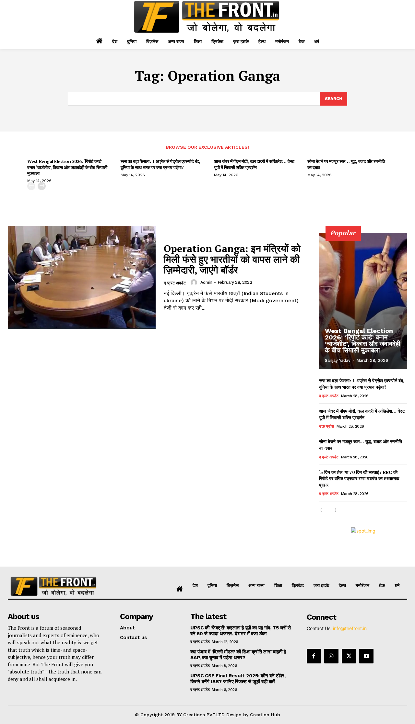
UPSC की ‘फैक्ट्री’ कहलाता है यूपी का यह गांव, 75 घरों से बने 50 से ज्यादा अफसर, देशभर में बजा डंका (240, 631)
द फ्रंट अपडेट (175, 283)
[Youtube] (366, 656)
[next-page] (42, 186)
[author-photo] (195, 282)
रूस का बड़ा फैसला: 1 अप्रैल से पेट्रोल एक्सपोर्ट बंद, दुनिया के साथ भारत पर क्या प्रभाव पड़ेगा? (160, 164)
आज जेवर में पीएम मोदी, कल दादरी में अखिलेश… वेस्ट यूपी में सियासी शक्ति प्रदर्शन (254, 164)
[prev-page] (31, 186)
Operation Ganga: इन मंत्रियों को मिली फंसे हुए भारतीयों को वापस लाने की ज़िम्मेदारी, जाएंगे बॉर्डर (232, 259)
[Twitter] (349, 656)
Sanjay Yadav (337, 360)
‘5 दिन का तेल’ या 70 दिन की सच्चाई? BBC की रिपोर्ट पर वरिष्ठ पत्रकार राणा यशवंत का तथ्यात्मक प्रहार (359, 478)
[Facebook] (314, 656)
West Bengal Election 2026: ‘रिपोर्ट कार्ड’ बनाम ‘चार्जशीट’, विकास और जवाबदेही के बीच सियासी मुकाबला (67, 167)
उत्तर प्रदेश (326, 426)
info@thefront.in (350, 628)
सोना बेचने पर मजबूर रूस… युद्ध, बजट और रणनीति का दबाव (346, 164)
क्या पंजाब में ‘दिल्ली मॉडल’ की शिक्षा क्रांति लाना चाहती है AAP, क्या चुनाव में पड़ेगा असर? (238, 655)
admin (206, 282)
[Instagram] (331, 656)
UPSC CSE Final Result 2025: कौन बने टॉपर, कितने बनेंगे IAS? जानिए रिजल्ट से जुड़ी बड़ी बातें (238, 678)
